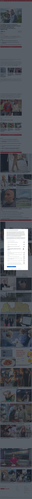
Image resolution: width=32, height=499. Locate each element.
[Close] (26, 230)
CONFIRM (11, 266)
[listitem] (16, 251)
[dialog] (16, 249)
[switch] (24, 242)
